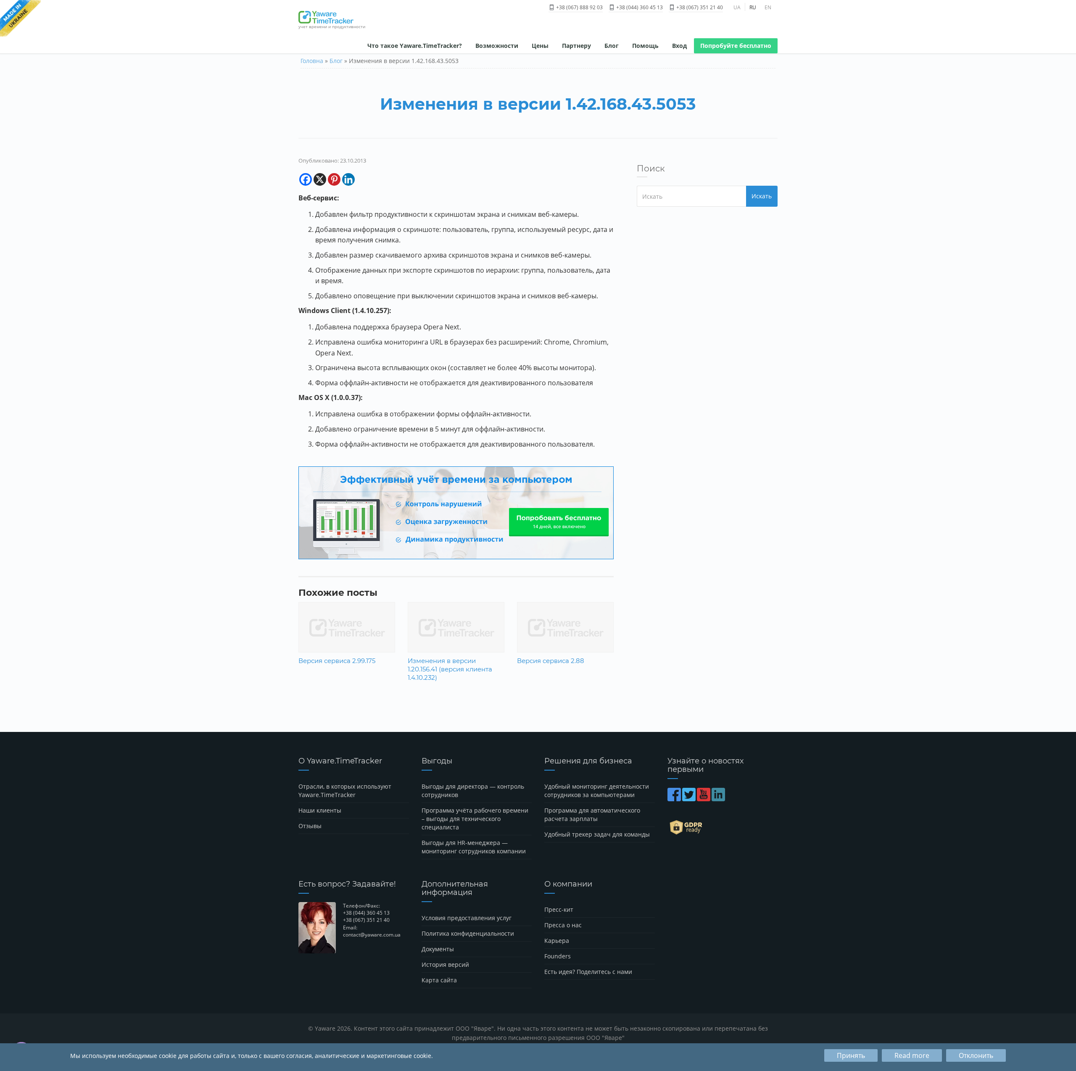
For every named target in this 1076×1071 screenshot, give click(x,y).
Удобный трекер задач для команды (597, 834)
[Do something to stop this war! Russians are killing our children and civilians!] (20, 19)
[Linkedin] (348, 179)
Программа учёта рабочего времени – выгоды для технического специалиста (475, 818)
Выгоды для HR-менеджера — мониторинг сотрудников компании (474, 847)
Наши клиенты (319, 810)
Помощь (645, 46)
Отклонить (976, 1055)
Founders (557, 956)
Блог (611, 46)
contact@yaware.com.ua (372, 934)
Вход (679, 46)
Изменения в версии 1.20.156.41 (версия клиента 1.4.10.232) (450, 669)
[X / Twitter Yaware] (689, 799)
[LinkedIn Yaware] (719, 799)
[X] (320, 179)
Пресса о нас (563, 925)
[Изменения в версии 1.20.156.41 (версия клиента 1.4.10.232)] (456, 627)
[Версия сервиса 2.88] (565, 627)
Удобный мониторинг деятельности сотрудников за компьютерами (596, 790)
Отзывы (310, 826)
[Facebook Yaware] (674, 799)
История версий (445, 964)
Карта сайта (439, 980)
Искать (762, 196)
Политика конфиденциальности (468, 933)
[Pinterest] (334, 179)
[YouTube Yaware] (704, 799)
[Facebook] (305, 179)
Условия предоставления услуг (467, 918)
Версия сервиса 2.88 (550, 661)
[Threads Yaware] (727, 799)
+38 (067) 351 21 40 (699, 7)
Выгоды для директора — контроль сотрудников (473, 790)
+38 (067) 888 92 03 (579, 7)
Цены (540, 46)
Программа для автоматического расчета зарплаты (592, 814)
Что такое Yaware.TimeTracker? (414, 46)
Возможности (496, 46)
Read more (911, 1055)
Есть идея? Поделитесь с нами (588, 972)
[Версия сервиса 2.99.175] (347, 627)
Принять (851, 1055)
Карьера (556, 941)
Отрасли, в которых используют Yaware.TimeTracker (344, 790)
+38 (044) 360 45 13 (639, 7)
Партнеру (576, 46)
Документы (438, 949)
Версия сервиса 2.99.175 (336, 661)
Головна (312, 61)
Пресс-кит (558, 909)
